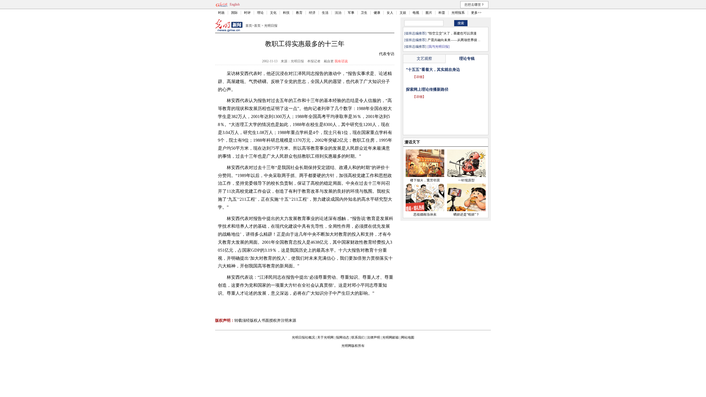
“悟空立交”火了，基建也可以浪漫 (452, 33)
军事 (351, 13)
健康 (377, 13)
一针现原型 (466, 180)
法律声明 (373, 337)
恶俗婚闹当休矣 (425, 214)
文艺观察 (424, 59)
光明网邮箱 (390, 337)
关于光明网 (325, 337)
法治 (338, 13)
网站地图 (407, 337)
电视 (416, 13)
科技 (286, 13)
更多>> (476, 13)
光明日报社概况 (303, 337)
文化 (273, 13)
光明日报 (270, 26)
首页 (248, 26)
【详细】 (419, 85)
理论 (260, 13)
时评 (247, 13)
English (235, 4)
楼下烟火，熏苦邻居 (425, 180)
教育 (299, 13)
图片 (429, 13)
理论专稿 (467, 59)
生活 (325, 13)
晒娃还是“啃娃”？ (466, 214)
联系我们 (358, 337)
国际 (234, 13)
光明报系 (458, 13)
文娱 (403, 13)
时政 (221, 13)
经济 (312, 13)
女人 (390, 13)
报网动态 (342, 337)
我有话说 (341, 61)
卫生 (364, 13)
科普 (441, 13)
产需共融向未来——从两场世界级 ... (453, 40)
